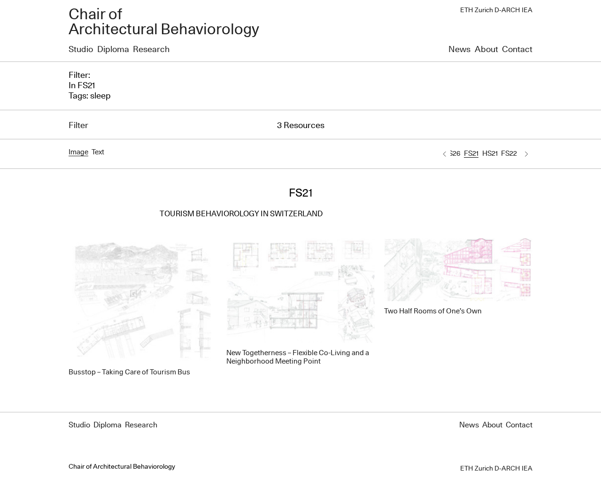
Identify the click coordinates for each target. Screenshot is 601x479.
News (459, 50)
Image (78, 152)
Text (98, 152)
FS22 (509, 153)
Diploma (113, 50)
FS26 (452, 153)
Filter (78, 126)
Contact (517, 50)
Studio (81, 50)
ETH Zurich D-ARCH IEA (496, 10)
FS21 (471, 153)
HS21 (490, 153)
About (486, 50)
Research (151, 50)
